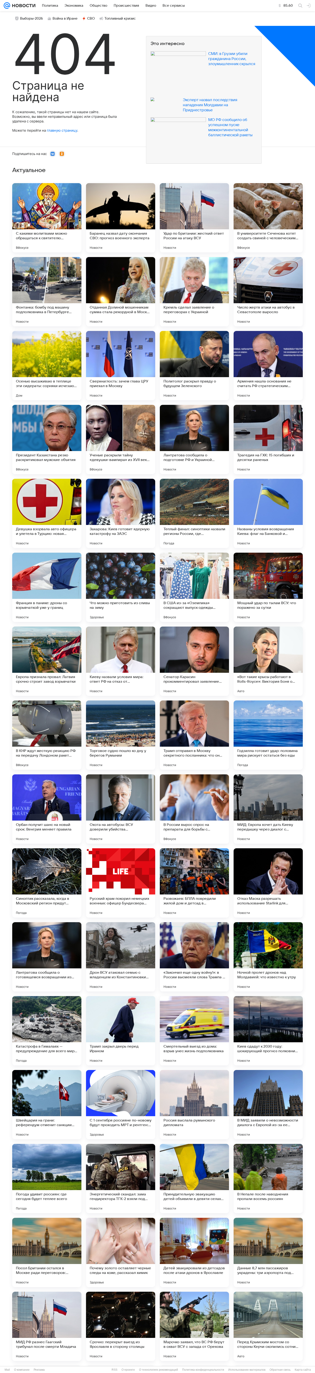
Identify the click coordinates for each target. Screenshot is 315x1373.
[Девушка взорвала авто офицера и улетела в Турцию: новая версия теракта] (46, 513)
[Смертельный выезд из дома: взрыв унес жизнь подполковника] (194, 1030)
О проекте (128, 1369)
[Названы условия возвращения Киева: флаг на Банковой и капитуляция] (268, 513)
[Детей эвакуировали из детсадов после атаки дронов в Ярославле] (194, 1252)
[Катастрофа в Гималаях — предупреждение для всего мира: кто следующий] (46, 1030)
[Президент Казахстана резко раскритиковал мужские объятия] (46, 439)
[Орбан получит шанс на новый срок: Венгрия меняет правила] (46, 809)
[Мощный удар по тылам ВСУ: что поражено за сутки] (268, 587)
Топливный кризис (120, 18)
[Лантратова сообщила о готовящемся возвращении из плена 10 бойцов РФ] (46, 956)
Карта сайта (303, 1369)
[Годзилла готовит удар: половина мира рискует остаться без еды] (268, 735)
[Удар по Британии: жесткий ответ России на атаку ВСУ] (194, 217)
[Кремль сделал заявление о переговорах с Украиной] (194, 291)
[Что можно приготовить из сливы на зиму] (120, 587)
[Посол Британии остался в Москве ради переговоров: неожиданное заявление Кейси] (46, 1252)
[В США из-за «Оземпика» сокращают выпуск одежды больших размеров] (194, 587)
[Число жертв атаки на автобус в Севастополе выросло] (268, 291)
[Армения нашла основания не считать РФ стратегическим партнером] (268, 365)
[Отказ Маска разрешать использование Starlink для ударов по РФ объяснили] (268, 883)
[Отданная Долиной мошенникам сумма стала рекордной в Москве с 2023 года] (120, 291)
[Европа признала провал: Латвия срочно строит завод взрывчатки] (46, 661)
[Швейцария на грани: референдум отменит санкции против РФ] (46, 1104)
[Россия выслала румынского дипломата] (194, 1104)
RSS (114, 1369)
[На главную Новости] (23, 5)
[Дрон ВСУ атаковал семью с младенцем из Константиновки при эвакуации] (120, 956)
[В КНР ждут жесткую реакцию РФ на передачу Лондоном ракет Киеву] (46, 735)
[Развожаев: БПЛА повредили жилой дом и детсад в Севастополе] (194, 883)
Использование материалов (246, 1369)
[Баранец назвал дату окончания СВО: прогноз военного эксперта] (120, 217)
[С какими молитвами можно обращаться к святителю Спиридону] (46, 217)
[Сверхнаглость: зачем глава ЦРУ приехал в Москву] (120, 365)
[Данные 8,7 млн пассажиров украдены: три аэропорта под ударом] (268, 1252)
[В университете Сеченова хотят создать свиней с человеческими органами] (268, 217)
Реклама (39, 1369)
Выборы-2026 (31, 18)
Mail (7, 1369)
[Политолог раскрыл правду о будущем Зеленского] (194, 365)
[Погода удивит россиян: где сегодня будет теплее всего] (46, 1178)
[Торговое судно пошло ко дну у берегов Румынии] (120, 735)
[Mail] (7, 5)
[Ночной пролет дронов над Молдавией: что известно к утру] (268, 956)
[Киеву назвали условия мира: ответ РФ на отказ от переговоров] (120, 661)
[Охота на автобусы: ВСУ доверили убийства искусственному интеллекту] (120, 809)
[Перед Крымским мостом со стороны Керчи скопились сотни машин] (268, 1326)
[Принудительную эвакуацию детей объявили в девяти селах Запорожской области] (194, 1178)
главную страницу (62, 130)
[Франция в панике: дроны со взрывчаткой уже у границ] (46, 587)
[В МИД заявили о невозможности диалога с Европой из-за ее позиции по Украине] (268, 1104)
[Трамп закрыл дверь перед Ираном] (120, 1030)
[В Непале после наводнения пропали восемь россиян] (268, 1178)
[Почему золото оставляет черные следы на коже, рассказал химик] (120, 1252)
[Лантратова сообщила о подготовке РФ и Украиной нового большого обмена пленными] (194, 439)
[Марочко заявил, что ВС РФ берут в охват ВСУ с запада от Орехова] (194, 1326)
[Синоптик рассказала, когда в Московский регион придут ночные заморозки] (46, 883)
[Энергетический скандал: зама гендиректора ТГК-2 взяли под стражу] (120, 1178)
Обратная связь (280, 1369)
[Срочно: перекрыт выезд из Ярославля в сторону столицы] (120, 1326)
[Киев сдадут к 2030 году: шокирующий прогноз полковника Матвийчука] (268, 1030)
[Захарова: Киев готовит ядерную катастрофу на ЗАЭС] (120, 513)
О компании (22, 1369)
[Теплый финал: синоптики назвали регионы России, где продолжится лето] (194, 513)
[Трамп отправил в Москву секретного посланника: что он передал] (194, 735)
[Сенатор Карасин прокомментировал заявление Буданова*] (194, 661)
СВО (91, 18)
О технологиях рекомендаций (158, 1369)
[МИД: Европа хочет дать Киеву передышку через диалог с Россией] (268, 809)
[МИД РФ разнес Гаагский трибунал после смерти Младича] (46, 1326)
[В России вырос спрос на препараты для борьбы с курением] (194, 809)
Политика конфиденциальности (203, 1369)
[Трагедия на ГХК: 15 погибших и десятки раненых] (268, 439)
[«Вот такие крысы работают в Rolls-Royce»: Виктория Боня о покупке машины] (268, 661)
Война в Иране (65, 18)
